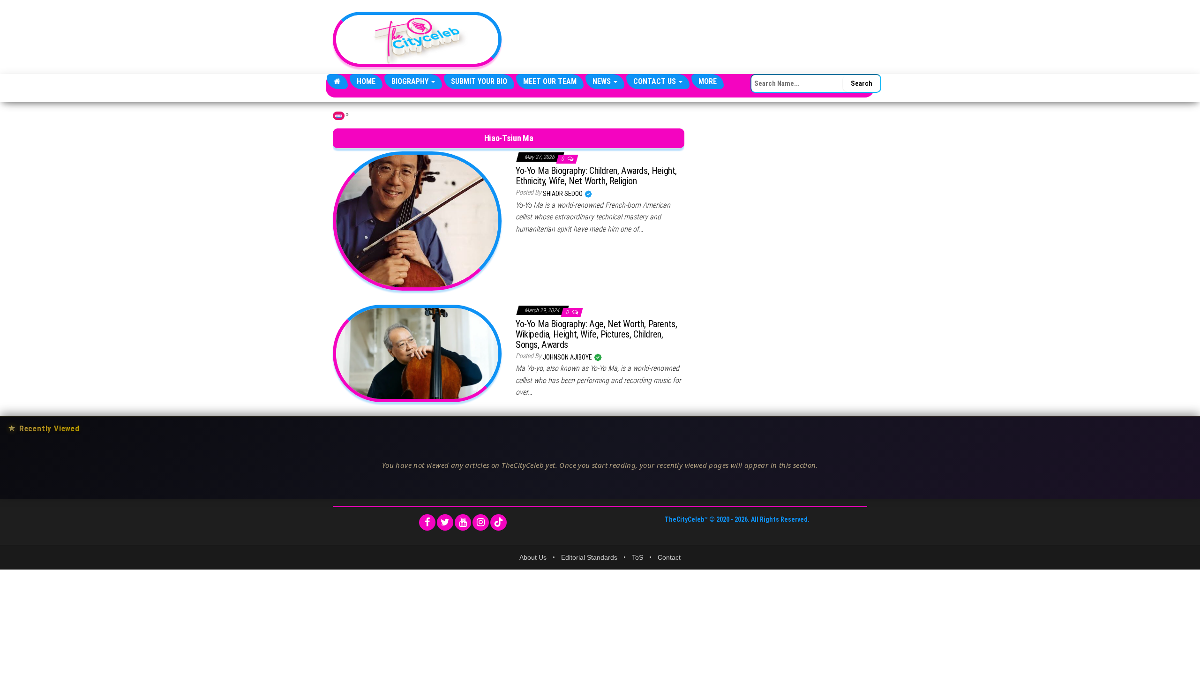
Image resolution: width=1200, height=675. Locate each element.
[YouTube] (463, 522)
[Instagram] (480, 522)
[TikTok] (498, 522)
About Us (533, 557)
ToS (637, 557)
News (602, 81)
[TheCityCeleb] (337, 81)
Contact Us (655, 81)
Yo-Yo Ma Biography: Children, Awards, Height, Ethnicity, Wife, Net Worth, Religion (596, 176)
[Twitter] (445, 522)
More (707, 81)
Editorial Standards (589, 557)
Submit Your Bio (479, 81)
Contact (669, 557)
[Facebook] (427, 522)
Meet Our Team (550, 81)
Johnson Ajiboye (568, 357)
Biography (410, 81)
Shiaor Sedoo (563, 193)
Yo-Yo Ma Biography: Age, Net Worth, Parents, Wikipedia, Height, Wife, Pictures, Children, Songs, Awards (596, 334)
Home (366, 81)
